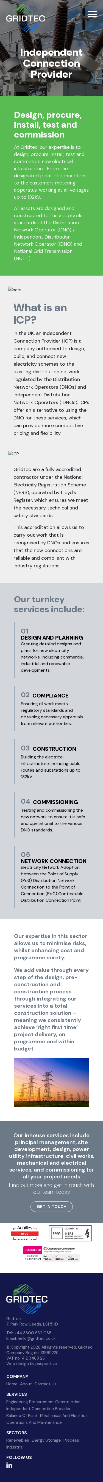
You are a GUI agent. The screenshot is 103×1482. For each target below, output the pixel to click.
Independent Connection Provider (38, 1408)
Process (71, 1440)
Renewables (17, 1440)
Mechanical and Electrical (64, 1415)
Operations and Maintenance (34, 1422)
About (26, 1384)
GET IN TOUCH (51, 1206)
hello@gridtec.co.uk (36, 1338)
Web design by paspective (31, 1363)
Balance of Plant (22, 1415)
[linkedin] (9, 1466)
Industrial (14, 1447)
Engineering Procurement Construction (43, 1402)
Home (12, 1384)
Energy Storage (46, 1440)
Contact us (45, 1384)
